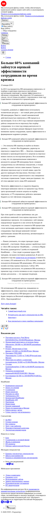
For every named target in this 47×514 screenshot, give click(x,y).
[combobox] (10, 507)
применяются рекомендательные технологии (20, 490)
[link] (5, 40)
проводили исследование (26, 258)
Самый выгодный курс (17, 311)
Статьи (8, 57)
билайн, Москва (38, 362)
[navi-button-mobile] (3, 53)
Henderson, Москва (32, 340)
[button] (3, 46)
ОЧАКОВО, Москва (26, 373)
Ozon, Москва (33, 351)
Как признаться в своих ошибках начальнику (25, 321)
